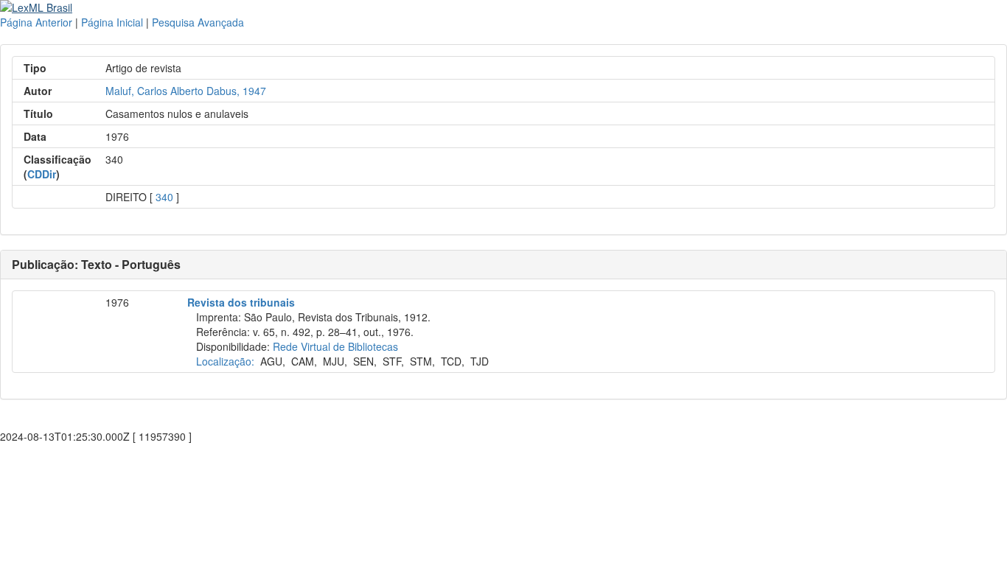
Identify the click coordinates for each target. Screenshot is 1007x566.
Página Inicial (112, 22)
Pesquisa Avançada (198, 22)
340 (164, 196)
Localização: (225, 361)
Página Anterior (36, 22)
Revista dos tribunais (241, 302)
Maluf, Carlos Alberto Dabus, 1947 (185, 90)
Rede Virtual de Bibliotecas (335, 346)
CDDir (41, 174)
